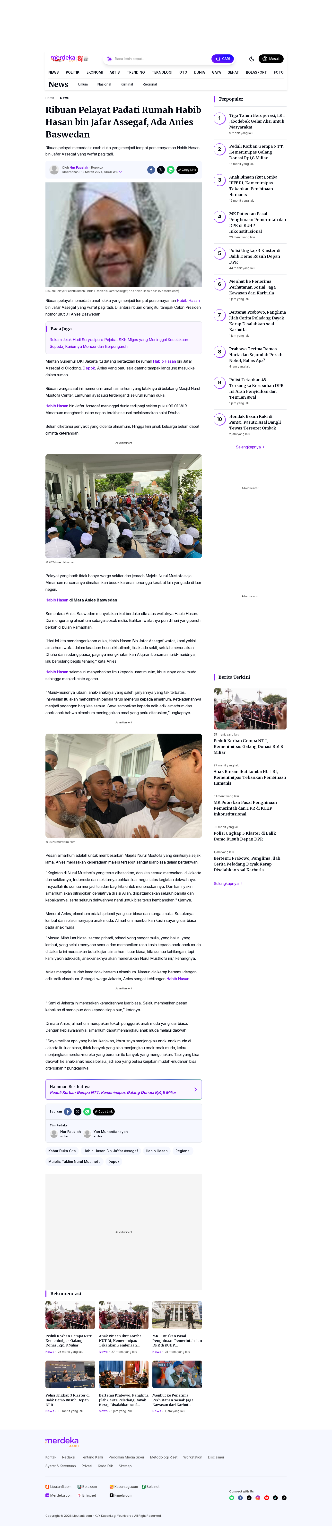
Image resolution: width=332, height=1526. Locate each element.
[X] (249, 1497)
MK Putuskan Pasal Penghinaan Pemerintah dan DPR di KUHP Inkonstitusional (177, 1341)
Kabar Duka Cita (62, 1151)
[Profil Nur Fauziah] (54, 170)
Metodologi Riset (163, 1457)
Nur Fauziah (79, 167)
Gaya (216, 72)
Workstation (192, 1457)
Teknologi (162, 72)
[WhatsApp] (231, 1497)
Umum (83, 84)
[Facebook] (240, 1497)
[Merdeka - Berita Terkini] (69, 59)
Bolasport (256, 72)
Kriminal (127, 84)
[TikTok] (275, 1497)
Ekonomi (95, 72)
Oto (183, 72)
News (53, 72)
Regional (150, 84)
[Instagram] (257, 1497)
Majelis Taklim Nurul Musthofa (74, 1161)
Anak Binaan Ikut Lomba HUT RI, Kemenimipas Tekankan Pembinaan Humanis (120, 1341)
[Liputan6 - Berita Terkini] (62, 1442)
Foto (279, 72)
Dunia (199, 72)
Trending (136, 72)
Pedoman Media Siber (126, 1457)
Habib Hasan (188, 300)
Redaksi (68, 1457)
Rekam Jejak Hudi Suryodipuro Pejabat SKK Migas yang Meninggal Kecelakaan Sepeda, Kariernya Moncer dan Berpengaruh (119, 343)
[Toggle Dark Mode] (252, 58)
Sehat (233, 72)
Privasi (87, 1466)
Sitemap (125, 1466)
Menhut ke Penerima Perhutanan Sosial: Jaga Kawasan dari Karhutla (172, 1400)
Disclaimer (216, 1457)
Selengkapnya (248, 447)
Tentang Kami (92, 1457)
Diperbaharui (90, 172)
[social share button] (151, 170)
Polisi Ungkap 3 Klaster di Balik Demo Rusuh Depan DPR (67, 1400)
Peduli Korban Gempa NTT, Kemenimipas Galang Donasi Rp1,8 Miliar (68, 1341)
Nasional (104, 84)
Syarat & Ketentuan (60, 1466)
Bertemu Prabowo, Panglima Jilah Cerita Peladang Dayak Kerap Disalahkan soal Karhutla (124, 1400)
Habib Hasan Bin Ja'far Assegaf (111, 1151)
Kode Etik (105, 1466)
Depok (89, 368)
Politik (72, 72)
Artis (115, 72)
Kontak (50, 1457)
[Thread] (284, 1497)
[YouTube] (266, 1497)
